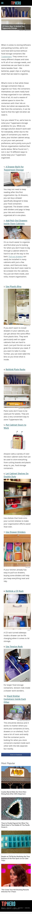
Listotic (28, 630)
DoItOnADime (27, 239)
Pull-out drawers (16, 256)
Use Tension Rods (14, 646)
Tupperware (6, 56)
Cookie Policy (27, 907)
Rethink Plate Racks (15, 369)
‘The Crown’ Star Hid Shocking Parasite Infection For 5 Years (15, 891)
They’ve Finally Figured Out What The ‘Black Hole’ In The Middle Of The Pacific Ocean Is (15, 825)
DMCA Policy (20, 907)
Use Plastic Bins (13, 286)
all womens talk (27, 325)
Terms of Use (9, 907)
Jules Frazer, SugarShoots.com (25, 30)
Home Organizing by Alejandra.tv (23, 720)
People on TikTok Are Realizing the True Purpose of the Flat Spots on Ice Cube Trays (15, 858)
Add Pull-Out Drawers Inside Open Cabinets (15, 222)
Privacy (14, 907)
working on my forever (25, 515)
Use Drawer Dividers (16, 532)
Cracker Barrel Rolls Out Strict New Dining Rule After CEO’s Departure (13, 793)
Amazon (28, 187)
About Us (3, 907)
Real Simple (28, 567)
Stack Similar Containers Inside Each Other (15, 699)
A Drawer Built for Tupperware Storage (14, 168)
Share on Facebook (16, 755)
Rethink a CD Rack (14, 591)
